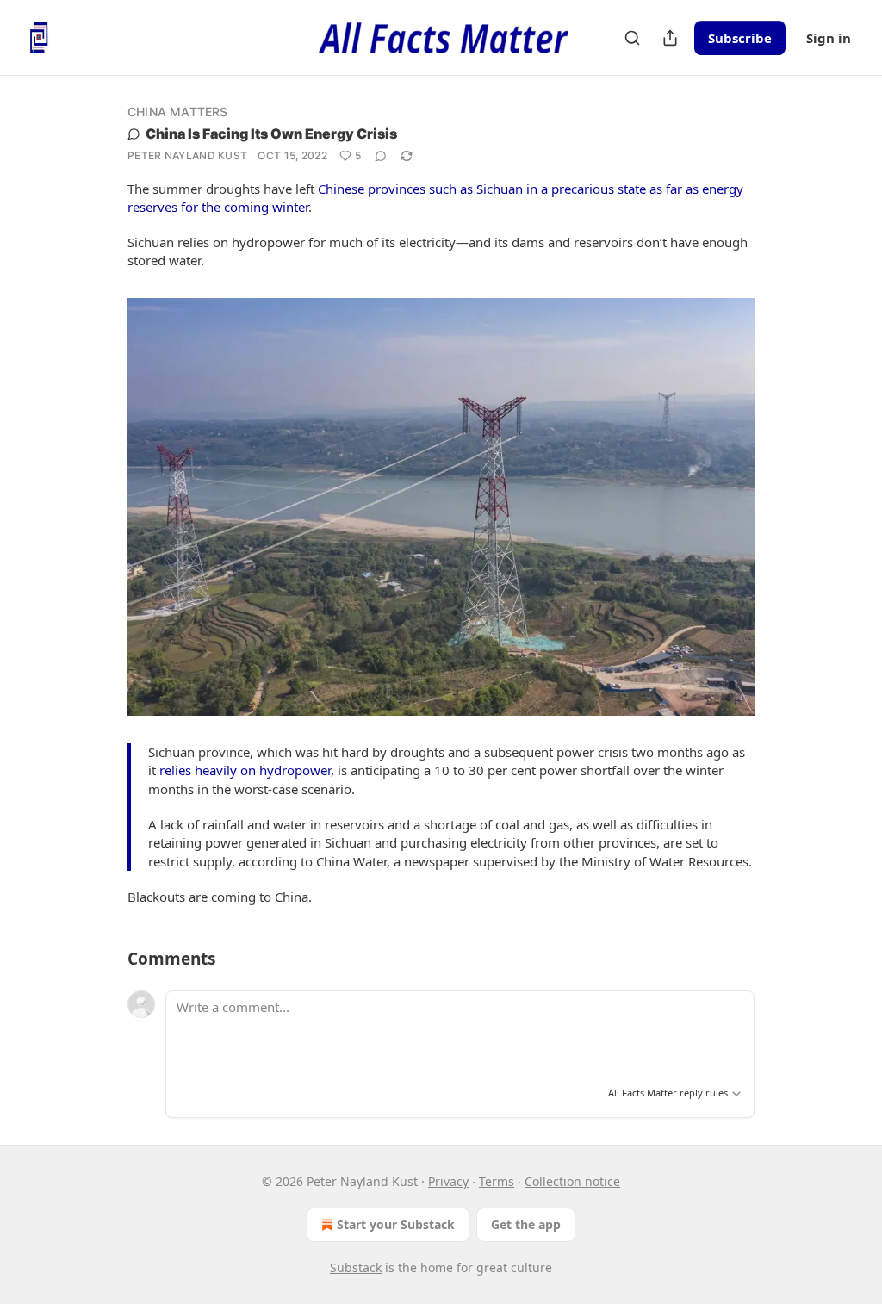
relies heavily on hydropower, (246, 770)
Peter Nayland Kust (187, 155)
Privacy (448, 1181)
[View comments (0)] (381, 156)
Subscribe (740, 38)
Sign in (828, 38)
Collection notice (572, 1181)
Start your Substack (396, 1224)
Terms (496, 1181)
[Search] (632, 38)
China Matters (177, 111)
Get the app (526, 1224)
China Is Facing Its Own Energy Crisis (271, 133)
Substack (356, 1267)
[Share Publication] (670, 38)
